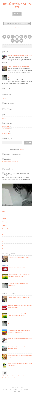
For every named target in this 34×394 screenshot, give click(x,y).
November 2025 (6, 128)
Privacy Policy (5, 228)
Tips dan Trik (5, 218)
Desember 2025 (6, 126)
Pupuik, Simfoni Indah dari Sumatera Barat (18, 66)
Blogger (21, 149)
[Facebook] (4, 37)
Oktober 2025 (5, 131)
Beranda (17, 27)
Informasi (4, 215)
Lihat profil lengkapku (7, 164)
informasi (4, 98)
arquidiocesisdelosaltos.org (17, 5)
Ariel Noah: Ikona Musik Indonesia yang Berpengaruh (16, 174)
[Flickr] (21, 37)
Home (3, 211)
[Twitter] (8, 37)
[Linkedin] (13, 41)
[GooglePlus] (13, 37)
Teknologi (4, 222)
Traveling (4, 225)
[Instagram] (17, 37)
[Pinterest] (30, 37)
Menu (18, 14)
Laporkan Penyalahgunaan (12, 154)
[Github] (17, 41)
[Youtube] (25, 37)
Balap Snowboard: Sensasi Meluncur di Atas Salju (20, 55)
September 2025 (6, 133)
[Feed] (21, 41)
